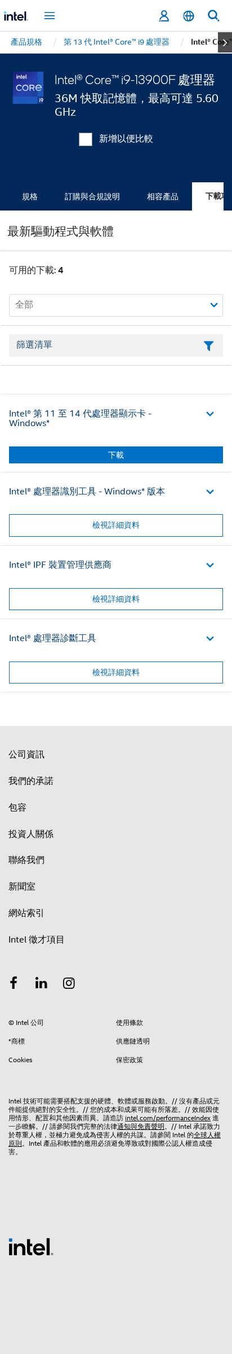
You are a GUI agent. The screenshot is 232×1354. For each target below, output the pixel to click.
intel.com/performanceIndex (168, 1118)
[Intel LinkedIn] (41, 985)
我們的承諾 (30, 781)
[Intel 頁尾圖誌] (30, 1246)
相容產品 (163, 196)
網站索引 (26, 913)
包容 (17, 807)
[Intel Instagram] (69, 985)
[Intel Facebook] (13, 985)
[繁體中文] (188, 16)
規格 (30, 196)
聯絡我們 (26, 860)
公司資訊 (26, 754)
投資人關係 (30, 834)
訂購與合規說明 (92, 196)
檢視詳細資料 (116, 525)
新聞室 (21, 886)
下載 (116, 455)
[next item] (225, 42)
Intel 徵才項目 (36, 939)
